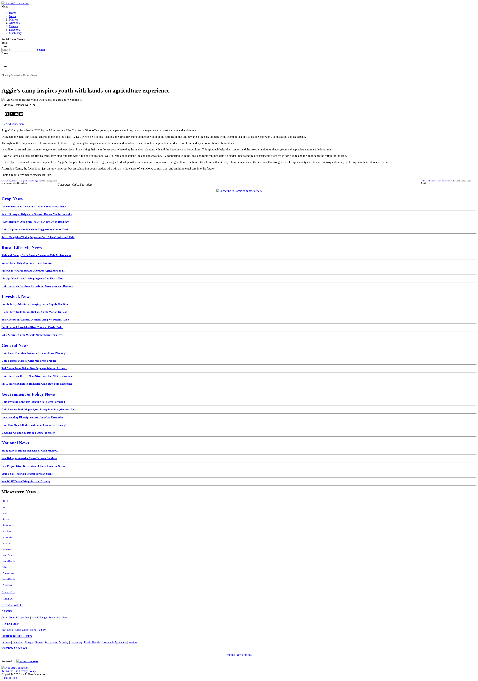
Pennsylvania (8, 573)
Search (41, 49)
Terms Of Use (9, 671)
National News (15, 442)
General (39, 642)
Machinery (15, 33)
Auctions (14, 22)
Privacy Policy (27, 671)
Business (5, 642)
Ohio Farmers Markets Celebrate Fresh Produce (28, 360)
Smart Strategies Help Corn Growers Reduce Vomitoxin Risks (36, 214)
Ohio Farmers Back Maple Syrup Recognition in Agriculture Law (38, 409)
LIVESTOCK (10, 623)
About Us (7, 598)
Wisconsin (7, 585)
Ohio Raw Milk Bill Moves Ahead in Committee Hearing (33, 425)
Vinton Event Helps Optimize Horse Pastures (26, 263)
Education (18, 642)
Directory (14, 29)
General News (14, 345)
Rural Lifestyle (92, 642)
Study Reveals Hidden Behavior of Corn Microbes (29, 450)
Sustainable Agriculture (114, 642)
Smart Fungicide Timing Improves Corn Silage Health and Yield (38, 237)
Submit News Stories (239, 654)
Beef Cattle (7, 629)
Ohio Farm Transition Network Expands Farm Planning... (34, 353)
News (12, 16)
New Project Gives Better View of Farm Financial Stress (33, 466)
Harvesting (76, 642)
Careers (13, 26)
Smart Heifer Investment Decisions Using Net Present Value (35, 319)
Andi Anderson (15, 124)
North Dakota (8, 561)
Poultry (42, 629)
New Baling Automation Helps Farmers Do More (29, 458)
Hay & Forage (39, 617)
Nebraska (6, 549)
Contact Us (8, 592)
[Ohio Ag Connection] (15, 3)
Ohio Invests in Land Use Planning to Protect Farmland (33, 401)
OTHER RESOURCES (16, 636)
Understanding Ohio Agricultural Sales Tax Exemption (32, 417)
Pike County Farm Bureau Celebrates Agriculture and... (33, 270)
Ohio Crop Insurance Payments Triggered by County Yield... (35, 229)
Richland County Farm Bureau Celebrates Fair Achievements (36, 255)
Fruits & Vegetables (19, 617)
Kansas (5, 519)
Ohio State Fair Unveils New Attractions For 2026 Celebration (36, 376)
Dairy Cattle (21, 629)
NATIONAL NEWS (14, 648)
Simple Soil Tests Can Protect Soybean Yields (26, 473)
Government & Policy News (28, 394)
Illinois (5, 501)
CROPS (6, 611)
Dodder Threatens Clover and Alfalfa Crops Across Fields (33, 206)
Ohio (4, 567)
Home (12, 12)
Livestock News (16, 296)
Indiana (5, 507)
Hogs (33, 629)
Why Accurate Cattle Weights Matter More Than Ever (32, 335)
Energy (29, 642)
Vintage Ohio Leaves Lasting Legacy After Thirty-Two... (33, 278)
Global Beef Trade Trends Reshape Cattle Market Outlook (34, 312)
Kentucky (6, 525)
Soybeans (54, 617)
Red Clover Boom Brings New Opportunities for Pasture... (34, 368)
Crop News (12, 198)
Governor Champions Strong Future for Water (28, 432)
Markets (13, 19)
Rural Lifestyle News (21, 247)
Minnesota (7, 537)
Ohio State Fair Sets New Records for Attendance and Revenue (37, 286)
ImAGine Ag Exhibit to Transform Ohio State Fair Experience (36, 383)
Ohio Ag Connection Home (15, 75)
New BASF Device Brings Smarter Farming (25, 481)
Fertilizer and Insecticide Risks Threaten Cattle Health (32, 327)
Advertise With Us (12, 605)
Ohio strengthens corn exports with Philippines (21, 181)
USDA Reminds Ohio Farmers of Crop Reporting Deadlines (35, 222)
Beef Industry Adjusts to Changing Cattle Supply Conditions (35, 304)
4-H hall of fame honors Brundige (435, 181)
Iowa (4, 513)
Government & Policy (57, 642)
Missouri (6, 543)
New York (7, 555)
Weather (133, 642)
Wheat (64, 617)
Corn (4, 617)
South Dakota (8, 579)
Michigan (6, 531)
